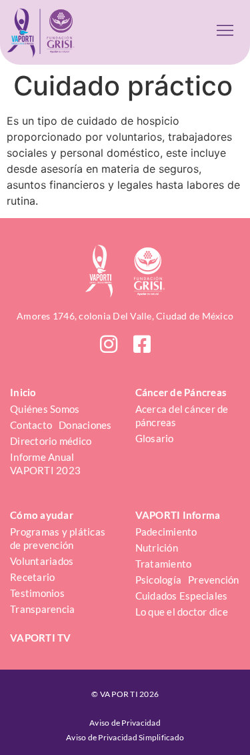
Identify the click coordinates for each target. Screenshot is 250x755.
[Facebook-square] (142, 344)
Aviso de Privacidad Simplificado (125, 737)
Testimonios (37, 593)
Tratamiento (163, 564)
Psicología (158, 580)
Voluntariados (41, 561)
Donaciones (85, 425)
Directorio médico (50, 441)
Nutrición (156, 548)
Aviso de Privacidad (125, 723)
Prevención (213, 580)
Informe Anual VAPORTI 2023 (45, 463)
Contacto (31, 425)
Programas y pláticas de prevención (58, 538)
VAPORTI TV (40, 638)
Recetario (32, 577)
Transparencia (42, 609)
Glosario (154, 438)
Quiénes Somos (44, 409)
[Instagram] (109, 344)
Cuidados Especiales (181, 596)
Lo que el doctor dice (181, 612)
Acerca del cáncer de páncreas (183, 415)
